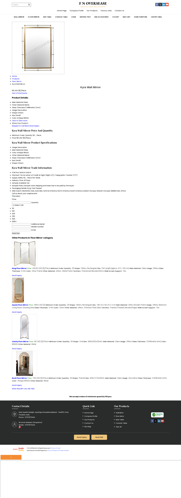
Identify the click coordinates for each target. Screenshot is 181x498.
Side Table (47, 17)
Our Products (92, 10)
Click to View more (19, 120)
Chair (73, 17)
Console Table (61, 17)
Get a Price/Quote (19, 93)
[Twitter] (160, 5)
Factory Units (106, 10)
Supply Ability (17, 178)
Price (14, 138)
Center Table (156, 17)
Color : (34, 271)
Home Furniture (140, 17)
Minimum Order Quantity (22, 135)
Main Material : (138, 268)
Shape (14, 163)
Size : (113, 268)
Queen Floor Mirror (20, 305)
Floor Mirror (33, 17)
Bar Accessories (101, 17)
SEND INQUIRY (17, 388)
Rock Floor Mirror (19, 378)
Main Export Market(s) (21, 191)
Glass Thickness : (44, 307)
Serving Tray (85, 17)
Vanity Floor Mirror (20, 341)
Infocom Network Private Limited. (58, 450)
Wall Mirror (19, 17)
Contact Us (119, 10)
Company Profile (76, 10)
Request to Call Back (20, 126)
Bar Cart (126, 17)
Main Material (17, 150)
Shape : (86, 268)
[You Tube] (167, 5)
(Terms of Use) (55, 448)
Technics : (88, 271)
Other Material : (58, 271)
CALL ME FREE (29, 388)
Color (14, 152)
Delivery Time (17, 180)
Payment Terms (18, 175)
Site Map (87, 426)
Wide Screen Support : (115, 271)
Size (13, 160)
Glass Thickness (18, 158)
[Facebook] (157, 5)
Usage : (152, 268)
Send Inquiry (34, 126)
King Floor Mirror (19, 268)
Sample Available (19, 183)
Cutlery (115, 17)
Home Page (62, 10)
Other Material (18, 155)
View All (119, 427)
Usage (14, 147)
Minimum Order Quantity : (62, 268)
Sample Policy (17, 185)
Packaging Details (19, 188)
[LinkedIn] (163, 5)
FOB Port (15, 172)
